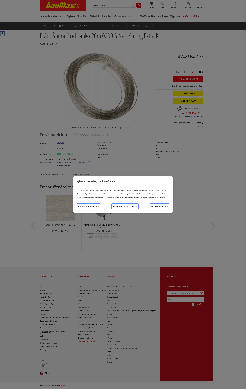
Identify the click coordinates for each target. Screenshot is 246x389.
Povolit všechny (159, 206)
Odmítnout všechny (88, 206)
